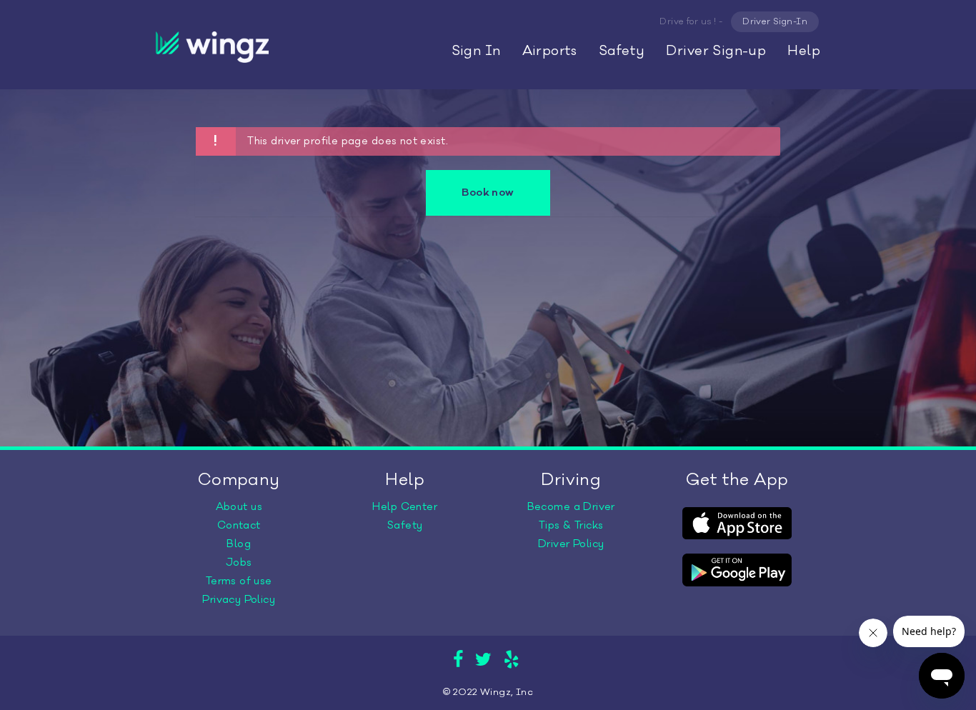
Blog (238, 544)
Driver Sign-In (774, 21)
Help (803, 50)
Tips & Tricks (571, 525)
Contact (239, 525)
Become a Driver (571, 507)
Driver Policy (571, 544)
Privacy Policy (238, 599)
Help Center (404, 507)
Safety (622, 50)
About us (239, 507)
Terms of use (239, 581)
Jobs (239, 562)
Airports (549, 50)
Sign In (476, 50)
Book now (488, 192)
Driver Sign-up (716, 50)
